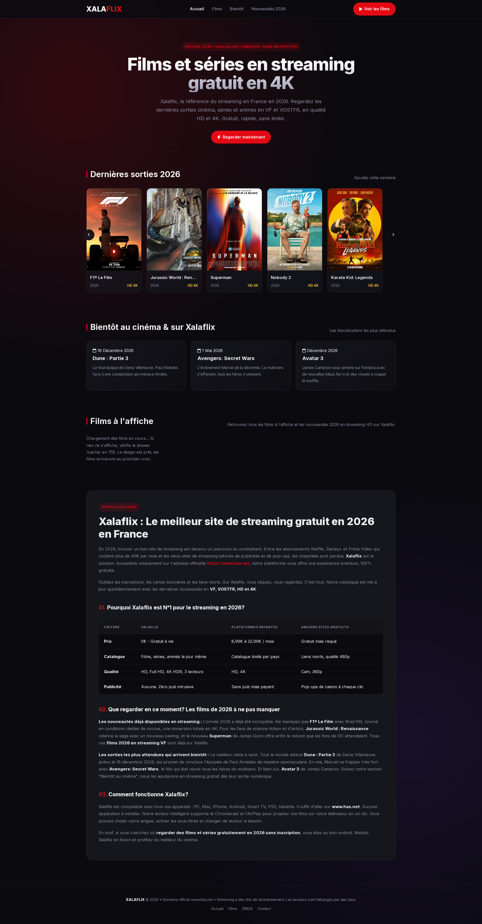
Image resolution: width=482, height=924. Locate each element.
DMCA (247, 908)
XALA (104, 9)
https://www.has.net (228, 563)
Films (217, 8)
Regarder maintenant (244, 136)
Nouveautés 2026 (269, 8)
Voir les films (377, 8)
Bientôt (237, 8)
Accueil (197, 8)
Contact (264, 908)
